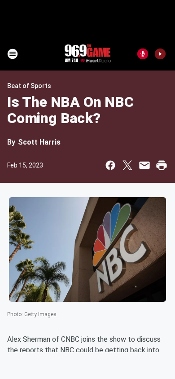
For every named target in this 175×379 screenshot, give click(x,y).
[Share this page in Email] (144, 165)
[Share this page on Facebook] (110, 165)
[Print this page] (161, 165)
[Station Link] (87, 54)
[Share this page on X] (127, 165)
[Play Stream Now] (160, 53)
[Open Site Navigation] (12, 53)
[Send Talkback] (142, 53)
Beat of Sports (29, 85)
